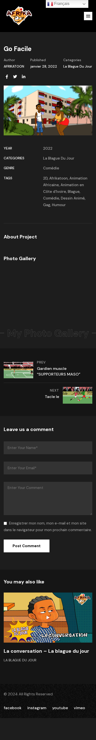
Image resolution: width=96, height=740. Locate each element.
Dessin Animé (73, 198)
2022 (47, 148)
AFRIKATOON (14, 66)
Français (61, 3)
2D (45, 178)
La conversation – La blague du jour (46, 651)
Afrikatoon (58, 178)
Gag (46, 204)
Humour (59, 204)
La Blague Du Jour (77, 66)
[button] (88, 16)
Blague (74, 191)
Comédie (51, 168)
